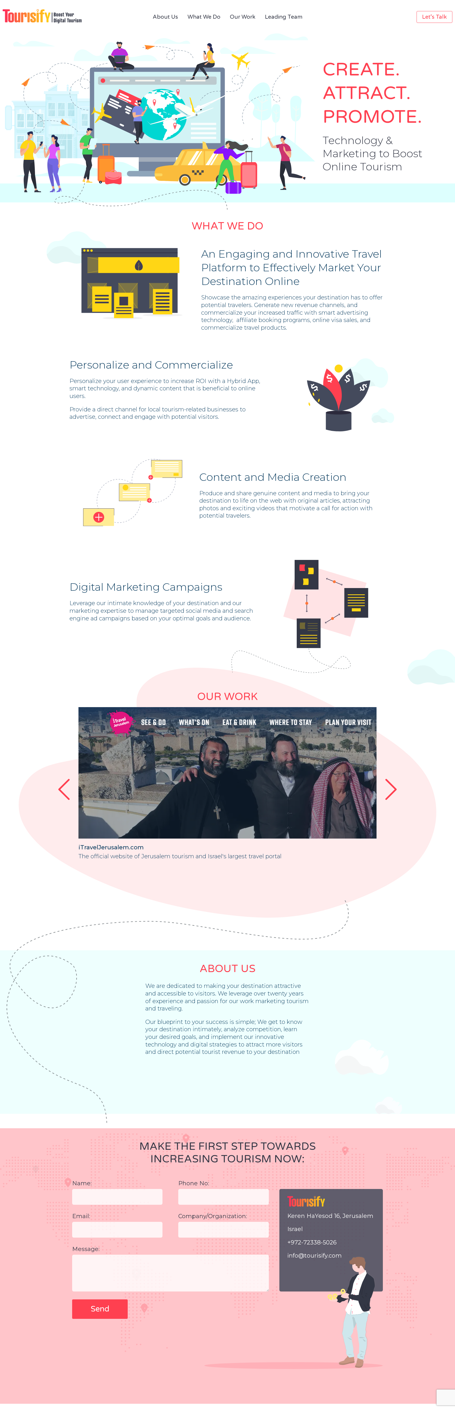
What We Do (203, 17)
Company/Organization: (212, 1216)
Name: (82, 1183)
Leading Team (284, 17)
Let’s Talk (434, 17)
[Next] (391, 789)
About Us (165, 17)
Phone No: (193, 1183)
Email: (81, 1216)
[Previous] (64, 789)
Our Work (242, 17)
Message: (86, 1249)
